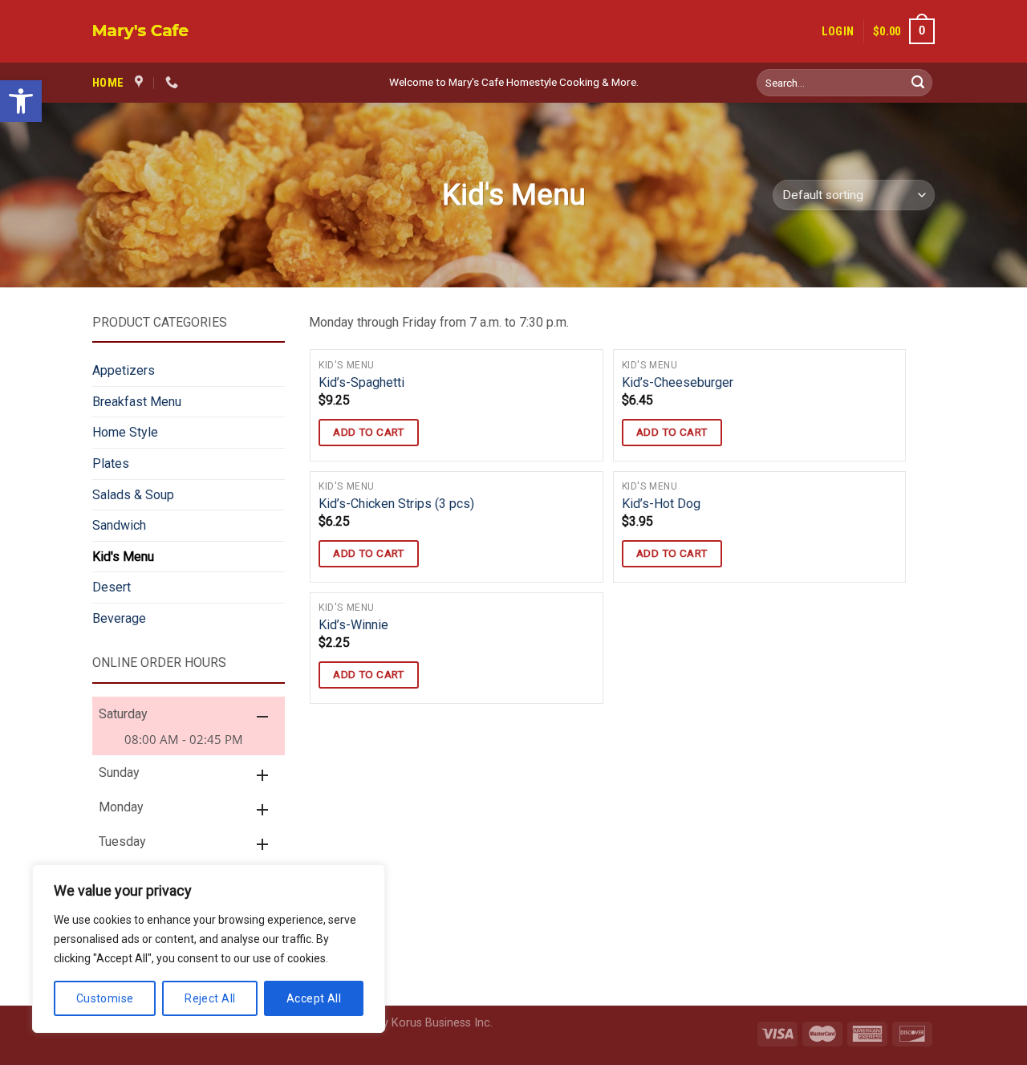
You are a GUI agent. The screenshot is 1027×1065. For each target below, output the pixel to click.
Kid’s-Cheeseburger (677, 382)
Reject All (210, 998)
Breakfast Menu (136, 401)
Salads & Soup (133, 494)
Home (108, 82)
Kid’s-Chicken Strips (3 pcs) (396, 503)
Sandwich (119, 525)
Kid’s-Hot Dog (661, 503)
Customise (105, 998)
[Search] (918, 82)
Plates (110, 463)
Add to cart (368, 431)
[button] (21, 101)
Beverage (119, 618)
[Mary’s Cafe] (212, 31)
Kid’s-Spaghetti (361, 382)
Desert (111, 587)
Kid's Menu (123, 556)
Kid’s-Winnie (353, 624)
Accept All (313, 998)
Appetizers (123, 370)
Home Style (125, 432)
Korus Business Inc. (442, 1023)
